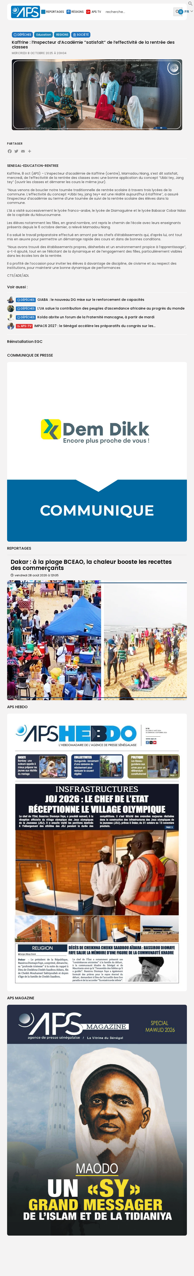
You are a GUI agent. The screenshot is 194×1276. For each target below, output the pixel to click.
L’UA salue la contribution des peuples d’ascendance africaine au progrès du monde (111, 308)
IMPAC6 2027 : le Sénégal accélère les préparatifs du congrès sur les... (94, 325)
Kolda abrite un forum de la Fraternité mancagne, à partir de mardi (95, 317)
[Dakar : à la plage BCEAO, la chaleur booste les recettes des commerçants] (97, 640)
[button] (190, 4)
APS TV (96, 12)
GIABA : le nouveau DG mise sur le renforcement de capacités (90, 299)
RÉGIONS (77, 12)
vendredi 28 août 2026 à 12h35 (37, 575)
